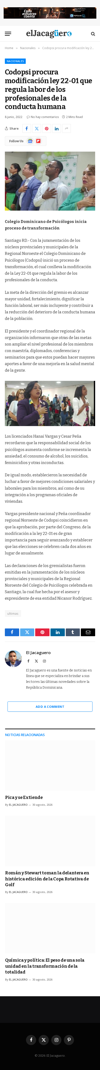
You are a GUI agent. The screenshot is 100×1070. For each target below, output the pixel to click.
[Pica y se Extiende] (50, 765)
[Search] (92, 33)
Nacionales (15, 61)
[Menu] (8, 33)
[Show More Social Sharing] (66, 128)
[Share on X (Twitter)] (36, 128)
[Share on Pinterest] (46, 128)
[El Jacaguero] (50, 34)
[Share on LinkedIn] (56, 128)
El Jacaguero (38, 652)
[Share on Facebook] (26, 128)
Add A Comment (50, 706)
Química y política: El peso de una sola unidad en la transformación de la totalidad (44, 966)
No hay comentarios (45, 117)
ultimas (13, 613)
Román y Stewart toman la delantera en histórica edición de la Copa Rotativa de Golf (47, 878)
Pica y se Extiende (24, 797)
